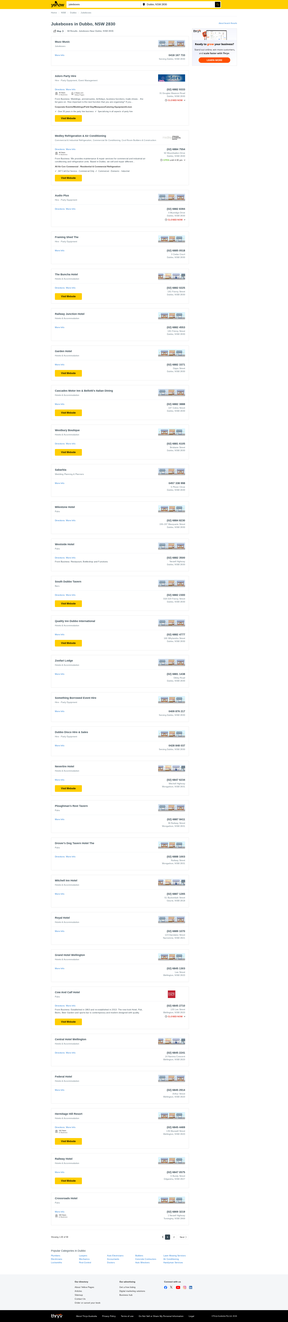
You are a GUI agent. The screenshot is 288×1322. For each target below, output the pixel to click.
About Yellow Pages (84, 1287)
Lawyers (83, 1255)
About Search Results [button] (228, 23)
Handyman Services (173, 1262)
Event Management (88, 80)
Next (182, 1237)
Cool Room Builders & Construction (139, 140)
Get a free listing (127, 1287)
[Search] (217, 4)
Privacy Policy (109, 1316)
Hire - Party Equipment (66, 80)
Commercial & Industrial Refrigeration (73, 140)
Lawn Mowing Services (174, 1255)
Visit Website (68, 118)
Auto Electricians (115, 1255)
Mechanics (84, 1259)
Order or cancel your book (87, 1303)
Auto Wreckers (142, 1262)
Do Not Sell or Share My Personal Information (161, 1316)
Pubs (57, 511)
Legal (191, 1316)
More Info (59, 55)
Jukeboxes (60, 46)
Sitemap (79, 1295)
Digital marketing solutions (132, 1291)
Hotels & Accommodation (67, 279)
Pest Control (85, 1262)
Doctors (111, 1262)
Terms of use (127, 1316)
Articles (78, 1291)
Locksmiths (56, 1262)
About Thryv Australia (86, 1316)
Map (59, 31)
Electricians (56, 1259)
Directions (60, 89)
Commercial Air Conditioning (106, 140)
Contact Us (80, 1299)
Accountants (113, 1259)
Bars (57, 586)
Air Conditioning (171, 1259)
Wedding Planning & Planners (69, 474)
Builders (139, 1255)
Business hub (125, 1295)
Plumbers (55, 1255)
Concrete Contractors (145, 1259)
